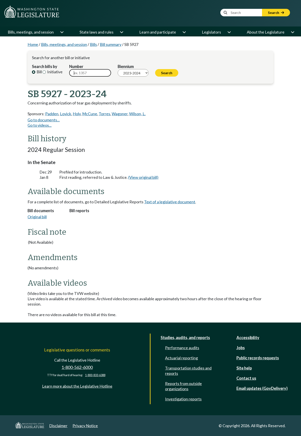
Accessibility (247, 337)
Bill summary (110, 44)
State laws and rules (96, 32)
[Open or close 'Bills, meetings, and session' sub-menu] (62, 32)
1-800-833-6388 (95, 375)
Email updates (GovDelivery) (262, 388)
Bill (39, 71)
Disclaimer (58, 425)
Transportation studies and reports (188, 371)
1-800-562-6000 (77, 367)
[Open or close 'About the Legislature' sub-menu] (292, 32)
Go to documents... (44, 119)
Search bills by (44, 66)
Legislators (211, 32)
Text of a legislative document (169, 201)
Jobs (240, 347)
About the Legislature (265, 32)
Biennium (126, 66)
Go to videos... (40, 125)
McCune (89, 113)
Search (274, 12)
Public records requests (257, 357)
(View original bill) (143, 177)
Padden (51, 113)
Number (76, 66)
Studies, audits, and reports (185, 337)
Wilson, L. (137, 113)
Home (33, 44)
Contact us (246, 378)
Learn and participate (157, 32)
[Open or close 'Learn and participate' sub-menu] (184, 32)
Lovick (65, 113)
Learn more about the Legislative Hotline (77, 386)
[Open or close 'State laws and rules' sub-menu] (121, 32)
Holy (77, 113)
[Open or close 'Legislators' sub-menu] (229, 32)
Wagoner (120, 113)
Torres (104, 113)
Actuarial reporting (181, 357)
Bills (93, 44)
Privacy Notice (85, 425)
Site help (244, 368)
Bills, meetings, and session (31, 32)
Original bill (37, 216)
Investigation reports (183, 398)
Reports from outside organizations (183, 386)
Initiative (54, 71)
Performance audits (182, 347)
